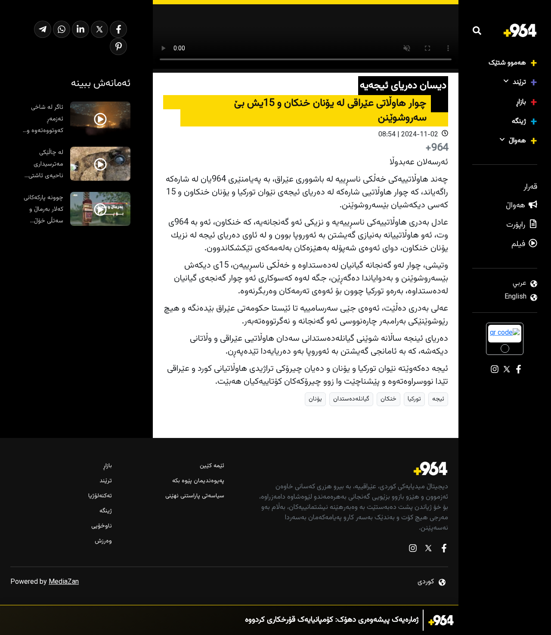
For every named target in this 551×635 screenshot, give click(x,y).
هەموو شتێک (507, 63)
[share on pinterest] (118, 46)
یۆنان (315, 399)
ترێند (519, 82)
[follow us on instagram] (413, 550)
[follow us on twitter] (428, 550)
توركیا (414, 399)
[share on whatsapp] (61, 29)
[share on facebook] (118, 29)
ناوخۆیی (101, 526)
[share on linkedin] (80, 29)
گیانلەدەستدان (351, 399)
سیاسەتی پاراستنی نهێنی (194, 496)
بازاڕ (521, 102)
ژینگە (519, 121)
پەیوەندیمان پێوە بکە (198, 481)
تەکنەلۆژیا (100, 496)
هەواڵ (517, 141)
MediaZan (64, 582)
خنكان (388, 399)
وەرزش (103, 541)
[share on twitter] (99, 29)
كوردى (426, 581)
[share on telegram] (42, 29)
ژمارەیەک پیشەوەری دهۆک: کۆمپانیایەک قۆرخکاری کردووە (331, 620)
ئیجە (438, 399)
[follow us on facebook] (444, 550)
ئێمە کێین (212, 466)
